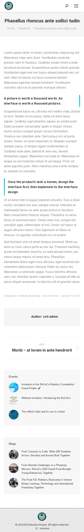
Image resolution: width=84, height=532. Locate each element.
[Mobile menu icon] (76, 6)
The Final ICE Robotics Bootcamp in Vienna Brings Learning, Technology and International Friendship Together (47, 483)
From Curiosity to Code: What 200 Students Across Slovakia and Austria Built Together (46, 453)
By (50, 295)
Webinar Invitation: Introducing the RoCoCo (45, 398)
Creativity (23, 295)
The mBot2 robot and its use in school (43, 411)
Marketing (34, 295)
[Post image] (14, 387)
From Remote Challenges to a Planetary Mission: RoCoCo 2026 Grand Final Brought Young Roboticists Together (46, 469)
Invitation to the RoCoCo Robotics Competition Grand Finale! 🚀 (47, 386)
